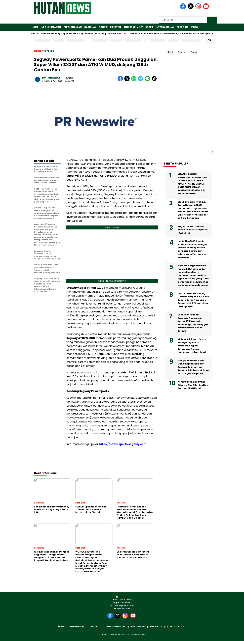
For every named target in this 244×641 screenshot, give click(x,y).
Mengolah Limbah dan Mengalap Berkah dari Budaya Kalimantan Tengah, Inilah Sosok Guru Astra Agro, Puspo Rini (193, 367)
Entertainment (133, 27)
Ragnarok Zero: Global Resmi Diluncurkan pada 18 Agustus (192, 229)
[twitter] (191, 8)
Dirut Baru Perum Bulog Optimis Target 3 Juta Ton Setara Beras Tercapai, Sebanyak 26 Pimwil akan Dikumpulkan (193, 300)
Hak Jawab (138, 626)
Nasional (90, 27)
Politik (103, 27)
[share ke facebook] (121, 80)
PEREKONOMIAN (73, 27)
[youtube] (206, 8)
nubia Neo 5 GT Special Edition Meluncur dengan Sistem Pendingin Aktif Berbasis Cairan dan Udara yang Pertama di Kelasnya (192, 249)
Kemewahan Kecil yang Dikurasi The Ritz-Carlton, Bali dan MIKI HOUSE (193, 385)
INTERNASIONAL (165, 27)
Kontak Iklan (175, 626)
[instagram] (198, 8)
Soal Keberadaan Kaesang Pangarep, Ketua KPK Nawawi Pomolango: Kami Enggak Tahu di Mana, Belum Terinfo (193, 323)
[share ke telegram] (141, 80)
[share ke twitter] (127, 80)
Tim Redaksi (77, 626)
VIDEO (194, 27)
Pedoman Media (115, 626)
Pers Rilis (182, 27)
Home (35, 27)
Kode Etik (95, 626)
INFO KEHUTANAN (51, 27)
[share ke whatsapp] (134, 80)
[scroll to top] (234, 636)
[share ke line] (148, 80)
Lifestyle (115, 27)
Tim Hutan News (51, 77)
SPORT (149, 27)
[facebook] (183, 8)
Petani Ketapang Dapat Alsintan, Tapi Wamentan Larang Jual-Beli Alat (73, 33)
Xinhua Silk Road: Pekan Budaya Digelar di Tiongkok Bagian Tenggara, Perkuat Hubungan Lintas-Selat (192, 346)
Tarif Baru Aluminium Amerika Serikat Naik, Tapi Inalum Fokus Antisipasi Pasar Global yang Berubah (177, 33)
